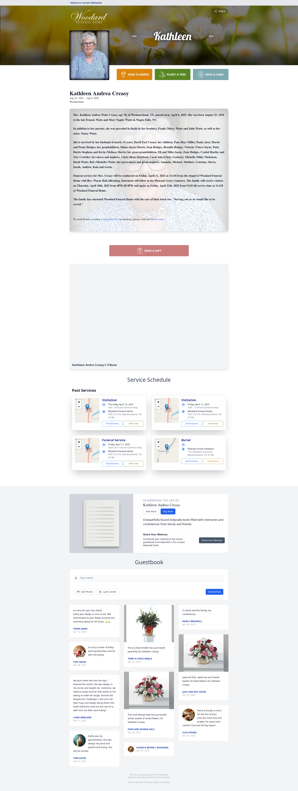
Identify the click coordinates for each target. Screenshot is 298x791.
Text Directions (112, 423)
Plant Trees (134, 423)
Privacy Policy (140, 777)
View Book (151, 511)
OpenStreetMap (152, 782)
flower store (157, 219)
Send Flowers (213, 461)
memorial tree (111, 219)
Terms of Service (157, 777)
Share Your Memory (212, 540)
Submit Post (214, 591)
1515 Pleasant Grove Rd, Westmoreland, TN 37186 (201, 453)
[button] (87, 407)
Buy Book (168, 511)
